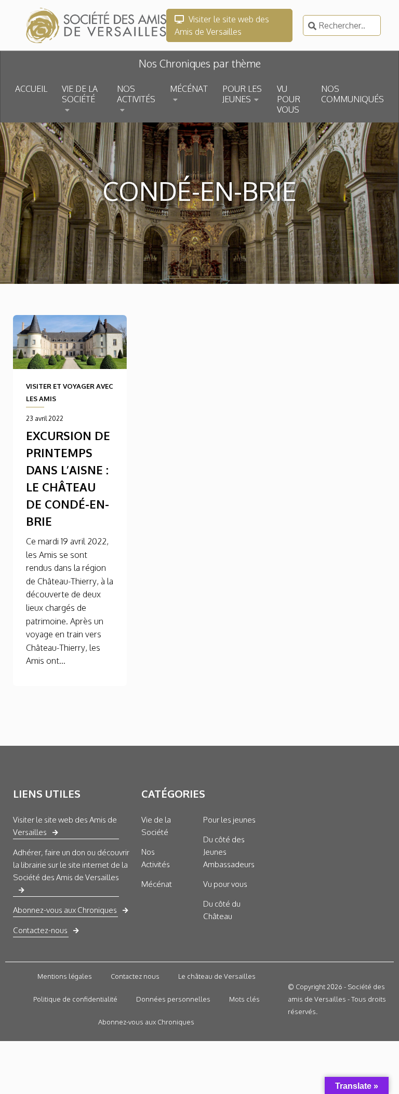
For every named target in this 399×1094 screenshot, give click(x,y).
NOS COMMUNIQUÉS (352, 94)
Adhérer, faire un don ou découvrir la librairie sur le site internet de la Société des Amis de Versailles (71, 864)
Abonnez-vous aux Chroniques (65, 910)
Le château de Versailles (217, 976)
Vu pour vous (225, 884)
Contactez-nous (40, 930)
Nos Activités (155, 858)
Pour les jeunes (229, 820)
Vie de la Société (156, 826)
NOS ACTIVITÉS (136, 94)
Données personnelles (173, 999)
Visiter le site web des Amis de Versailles (222, 25)
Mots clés (244, 999)
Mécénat (156, 884)
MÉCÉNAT (189, 89)
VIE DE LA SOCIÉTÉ (80, 94)
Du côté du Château (222, 910)
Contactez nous (135, 976)
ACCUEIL (31, 89)
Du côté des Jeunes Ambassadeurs (229, 852)
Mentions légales (64, 976)
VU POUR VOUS (288, 99)
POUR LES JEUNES (242, 94)
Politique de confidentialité (75, 999)
